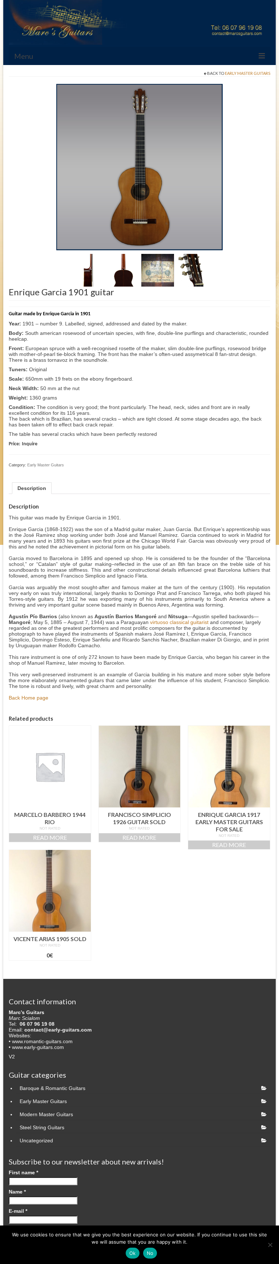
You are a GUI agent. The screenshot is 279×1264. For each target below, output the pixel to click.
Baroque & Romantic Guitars (52, 1088)
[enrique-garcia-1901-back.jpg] (123, 270)
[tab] (32, 488)
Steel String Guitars (42, 1127)
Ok (132, 1253)
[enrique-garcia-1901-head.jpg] (191, 270)
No (150, 1253)
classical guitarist (189, 622)
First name (23, 1172)
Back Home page (28, 698)
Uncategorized (36, 1140)
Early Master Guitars (247, 73)
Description (31, 488)
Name (17, 1192)
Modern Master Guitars (46, 1114)
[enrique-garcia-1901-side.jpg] (89, 270)
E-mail (18, 1211)
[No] (270, 1244)
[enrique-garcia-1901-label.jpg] (157, 270)
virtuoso (159, 622)
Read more (50, 837)
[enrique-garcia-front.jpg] (139, 167)
